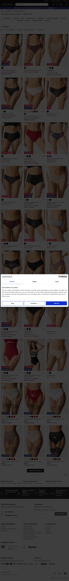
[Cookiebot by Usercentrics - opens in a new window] (59, 276)
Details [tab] (34, 281)
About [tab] (57, 281)
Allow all (56, 303)
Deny (12, 303)
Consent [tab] (11, 281)
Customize (33, 303)
